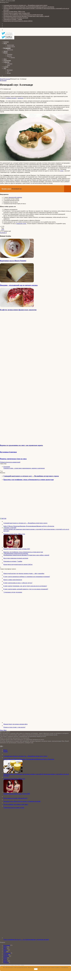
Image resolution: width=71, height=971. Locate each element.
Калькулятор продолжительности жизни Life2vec (18, 21)
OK (36, 969)
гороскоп (9, 63)
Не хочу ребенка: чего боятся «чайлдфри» (15, 804)
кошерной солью (21, 223)
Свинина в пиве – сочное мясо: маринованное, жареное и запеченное (24, 468)
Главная (6, 42)
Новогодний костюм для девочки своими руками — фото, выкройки (23, 573)
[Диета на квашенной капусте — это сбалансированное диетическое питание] (37, 938)
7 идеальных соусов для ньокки (12, 592)
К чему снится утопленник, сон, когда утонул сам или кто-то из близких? (25, 586)
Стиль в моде (11, 46)
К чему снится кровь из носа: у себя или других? (17, 583)
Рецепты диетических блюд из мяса (13, 459)
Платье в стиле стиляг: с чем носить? (14, 727)
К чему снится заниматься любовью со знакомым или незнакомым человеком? (26, 576)
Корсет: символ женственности (12, 579)
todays (5, 959)
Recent (5, 750)
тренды (12, 57)
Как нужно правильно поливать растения (15, 17)
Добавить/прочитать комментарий (10, 462)
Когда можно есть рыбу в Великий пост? (15, 798)
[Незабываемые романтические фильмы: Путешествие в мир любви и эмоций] (15, 553)
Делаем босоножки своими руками (13, 807)
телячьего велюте (11, 98)
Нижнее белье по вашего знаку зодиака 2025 (16, 13)
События (6, 62)
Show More (3, 730)
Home (1, 79)
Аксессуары (10, 45)
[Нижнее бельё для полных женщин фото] (37, 722)
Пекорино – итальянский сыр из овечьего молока (19, 285)
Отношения (7, 60)
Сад (8, 71)
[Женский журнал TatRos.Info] (7, 35)
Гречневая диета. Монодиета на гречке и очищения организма (21, 801)
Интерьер (10, 70)
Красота (9, 56)
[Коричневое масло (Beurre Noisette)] (17, 257)
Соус (2, 229)
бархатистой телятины (15, 197)
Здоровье (9, 54)
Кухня (9, 73)
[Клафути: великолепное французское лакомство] (17, 306)
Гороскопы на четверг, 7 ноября (12, 19)
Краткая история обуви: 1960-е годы (14, 11)
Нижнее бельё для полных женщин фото (15, 724)
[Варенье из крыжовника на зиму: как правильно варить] (35, 442)
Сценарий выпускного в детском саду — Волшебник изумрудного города (25, 5)
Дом (4, 68)
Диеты (5, 51)
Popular (5, 751)
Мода (5, 43)
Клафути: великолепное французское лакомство (18, 310)
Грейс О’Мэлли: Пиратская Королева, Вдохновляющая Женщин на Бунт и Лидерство (28, 7)
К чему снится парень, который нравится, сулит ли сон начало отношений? (25, 589)
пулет (61, 171)
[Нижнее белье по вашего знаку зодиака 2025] (13, 547)
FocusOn (5, 962)
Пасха (5, 958)
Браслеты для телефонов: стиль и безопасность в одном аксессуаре (23, 14)
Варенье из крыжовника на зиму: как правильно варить (21, 445)
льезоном (20, 98)
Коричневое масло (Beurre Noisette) (13, 261)
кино (8, 65)
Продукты (10, 49)
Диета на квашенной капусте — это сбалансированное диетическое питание (26, 939)
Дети (4, 59)
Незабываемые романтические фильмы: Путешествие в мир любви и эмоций (26, 16)
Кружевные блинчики (8, 452)
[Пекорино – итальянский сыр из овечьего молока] (17, 282)
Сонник (5, 67)
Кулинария (7, 48)
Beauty (5, 52)
